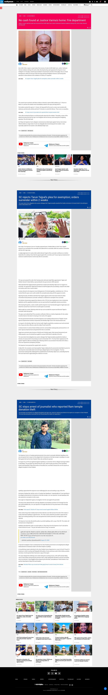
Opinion (33, 4)
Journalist (29, 571)
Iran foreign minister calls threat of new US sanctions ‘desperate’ (62, 170)
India (25, 4)
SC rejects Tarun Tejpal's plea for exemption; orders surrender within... (25, 617)
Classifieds (26, 1)
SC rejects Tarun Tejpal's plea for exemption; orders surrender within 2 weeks (44, 78)
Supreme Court (24, 130)
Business (45, 4)
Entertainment (56, 4)
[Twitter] (65, 64)
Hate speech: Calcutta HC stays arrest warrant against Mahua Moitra (38, 509)
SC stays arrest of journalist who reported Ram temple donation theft (42, 112)
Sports (50, 4)
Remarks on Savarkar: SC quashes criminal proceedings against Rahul (24, 661)
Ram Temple (34, 571)
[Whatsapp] (67, 64)
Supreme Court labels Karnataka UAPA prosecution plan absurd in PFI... (63, 661)
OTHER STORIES (20, 153)
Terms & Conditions (64, 684)
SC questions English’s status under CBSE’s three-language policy (81, 617)
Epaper (17, 1)
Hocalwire (63, 690)
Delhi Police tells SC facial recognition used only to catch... (44, 638)
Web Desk (24, 64)
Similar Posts (19, 599)
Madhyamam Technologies (52, 690)
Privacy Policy (57, 684)
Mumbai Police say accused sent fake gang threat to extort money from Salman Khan (40, 565)
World (29, 4)
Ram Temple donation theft (42, 571)
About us (46, 684)
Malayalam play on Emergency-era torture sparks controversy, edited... (45, 170)
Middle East (39, 4)
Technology (63, 4)
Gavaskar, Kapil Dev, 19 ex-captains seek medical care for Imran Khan (81, 170)
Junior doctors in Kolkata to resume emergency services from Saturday (25, 170)
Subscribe (32, 1)
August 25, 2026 (45, 540)
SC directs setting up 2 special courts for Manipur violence (82, 660)
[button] (1, 1)
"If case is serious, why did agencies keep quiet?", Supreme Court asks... (63, 639)
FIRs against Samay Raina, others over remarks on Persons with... (82, 638)
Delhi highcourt (30, 130)
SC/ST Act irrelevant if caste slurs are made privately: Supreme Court (25, 639)
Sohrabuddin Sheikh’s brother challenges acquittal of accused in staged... (63, 617)
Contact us (51, 684)
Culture (79, 679)
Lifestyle (70, 4)
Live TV (21, 1)
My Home (21, 4)
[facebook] (63, 64)
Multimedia (75, 4)
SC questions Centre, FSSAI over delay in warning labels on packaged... (44, 661)
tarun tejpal (30, 361)
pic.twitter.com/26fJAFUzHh (27, 537)
